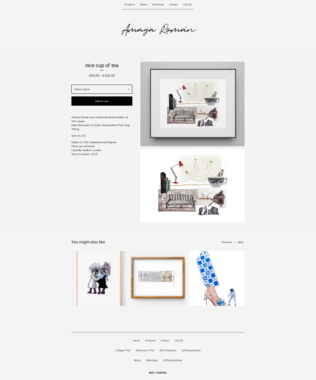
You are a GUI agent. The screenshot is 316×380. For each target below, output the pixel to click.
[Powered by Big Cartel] (158, 372)
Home (136, 340)
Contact (173, 4)
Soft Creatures (167, 350)
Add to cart (102, 101)
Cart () (187, 4)
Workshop (158, 4)
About (143, 4)
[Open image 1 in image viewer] (192, 104)
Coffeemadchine (191, 350)
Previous (227, 242)
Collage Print (123, 350)
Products (129, 4)
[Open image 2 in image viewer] (192, 186)
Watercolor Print (145, 350)
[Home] (158, 30)
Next (240, 242)
